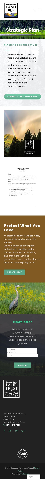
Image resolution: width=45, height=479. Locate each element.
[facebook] (4, 431)
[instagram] (16, 431)
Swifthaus (24, 474)
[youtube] (10, 431)
